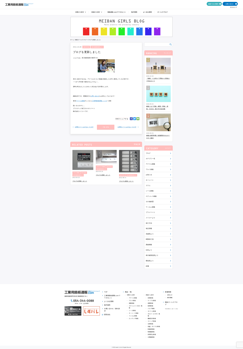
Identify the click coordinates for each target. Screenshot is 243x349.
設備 (147, 266)
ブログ (148, 153)
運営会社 (232, 7)
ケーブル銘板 (152, 300)
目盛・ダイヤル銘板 (154, 326)
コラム (148, 185)
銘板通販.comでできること (117, 12)
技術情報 (169, 297)
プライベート (150, 212)
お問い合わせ (230, 4)
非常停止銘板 (152, 334)
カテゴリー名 (150, 158)
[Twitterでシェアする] (134, 119)
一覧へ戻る (105, 127)
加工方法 (149, 223)
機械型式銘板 (152, 318)
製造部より (150, 261)
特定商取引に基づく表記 (171, 308)
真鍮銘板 (149, 244)
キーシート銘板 (133, 313)
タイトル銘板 (152, 311)
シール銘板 (150, 191)
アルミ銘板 (150, 169)
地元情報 (149, 228)
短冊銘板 (150, 306)
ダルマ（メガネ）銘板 (154, 315)
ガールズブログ (162, 12)
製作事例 (134, 12)
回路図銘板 (151, 329)
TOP (105, 292)
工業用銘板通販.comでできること (112, 296)
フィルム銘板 (150, 207)
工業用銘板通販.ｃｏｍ (99, 101)
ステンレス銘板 (151, 196)
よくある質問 (147, 12)
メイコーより (150, 218)
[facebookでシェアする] (131, 119)
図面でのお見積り (213, 4)
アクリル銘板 (150, 164)
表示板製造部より (152, 255)
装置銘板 (150, 303)
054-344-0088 (83, 300)
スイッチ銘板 (152, 321)
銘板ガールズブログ (81, 39)
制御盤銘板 (151, 332)
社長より (149, 250)
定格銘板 (150, 298)
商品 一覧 (128, 292)
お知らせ (149, 174)
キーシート (150, 180)
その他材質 (150, 201)
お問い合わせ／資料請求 (112, 309)
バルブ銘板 (151, 308)
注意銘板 (150, 324)
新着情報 (168, 292)
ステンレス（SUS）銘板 (135, 307)
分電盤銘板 (151, 337)
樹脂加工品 (150, 239)
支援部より (150, 234)
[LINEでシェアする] (137, 119)
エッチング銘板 (133, 318)
